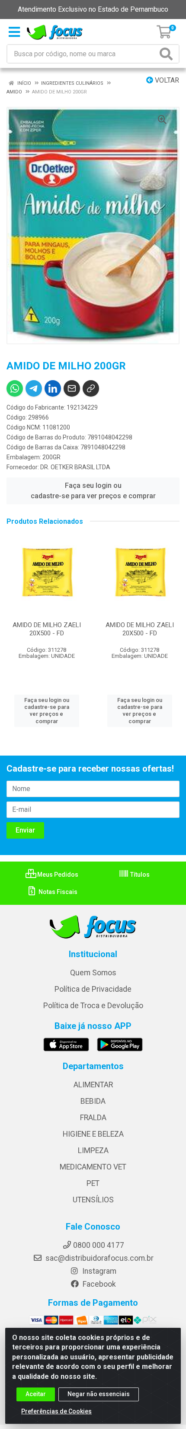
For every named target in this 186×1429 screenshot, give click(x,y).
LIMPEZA (93, 1150)
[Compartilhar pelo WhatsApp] (14, 388)
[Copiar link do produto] (91, 388)
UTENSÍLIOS (93, 1199)
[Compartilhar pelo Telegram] (34, 388)
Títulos (139, 874)
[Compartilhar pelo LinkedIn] (53, 388)
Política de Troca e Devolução (93, 1005)
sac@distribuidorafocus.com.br (99, 1258)
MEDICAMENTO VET (93, 1167)
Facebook (98, 1284)
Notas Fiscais (57, 891)
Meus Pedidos (57, 874)
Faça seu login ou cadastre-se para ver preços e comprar (93, 490)
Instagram (98, 1271)
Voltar (166, 80)
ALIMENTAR (93, 1084)
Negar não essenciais (98, 1394)
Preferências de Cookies (56, 1411)
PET (93, 1183)
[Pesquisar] (168, 54)
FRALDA (93, 1117)
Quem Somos (93, 972)
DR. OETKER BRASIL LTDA (75, 467)
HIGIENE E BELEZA (93, 1134)
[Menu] (14, 32)
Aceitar (36, 1394)
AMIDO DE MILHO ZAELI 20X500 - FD (47, 629)
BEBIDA (93, 1101)
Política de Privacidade (93, 989)
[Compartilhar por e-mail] (72, 388)
